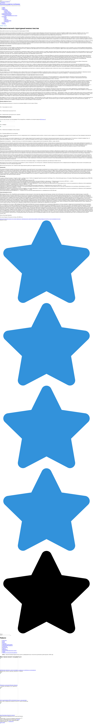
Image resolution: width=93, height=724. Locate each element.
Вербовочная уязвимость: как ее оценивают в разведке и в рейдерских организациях (18, 670)
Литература (6, 21)
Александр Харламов (4, 218)
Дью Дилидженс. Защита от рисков (7, 715)
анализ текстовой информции (15, 218)
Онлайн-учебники (7, 12)
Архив (5, 18)
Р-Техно (18, 719)
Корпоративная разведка (7, 13)
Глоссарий (6, 10)
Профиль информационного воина (10, 15)
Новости (3, 8)
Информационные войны (6, 14)
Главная (3, 7)
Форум (3, 22)
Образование (4, 649)
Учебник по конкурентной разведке (9, 652)
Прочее (3, 651)
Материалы (4, 16)
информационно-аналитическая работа (30, 218)
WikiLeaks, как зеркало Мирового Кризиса (9, 685)
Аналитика (6, 19)
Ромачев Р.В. (11, 721)
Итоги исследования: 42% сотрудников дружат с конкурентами (13, 700)
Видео (5, 17)
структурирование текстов (54, 218)
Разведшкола (4, 9)
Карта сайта (2, 722)
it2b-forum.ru (42, 119)
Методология (6, 11)
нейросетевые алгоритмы (43, 218)
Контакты (4, 23)
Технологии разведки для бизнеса (10, 4)
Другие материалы (7, 20)
